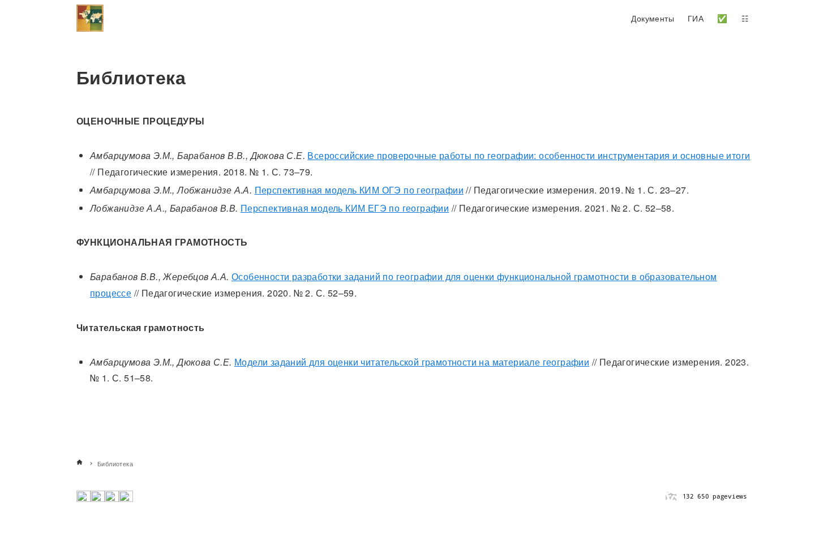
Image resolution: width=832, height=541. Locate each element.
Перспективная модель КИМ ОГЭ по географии (359, 189)
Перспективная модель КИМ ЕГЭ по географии (345, 207)
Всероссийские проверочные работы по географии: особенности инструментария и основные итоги (528, 155)
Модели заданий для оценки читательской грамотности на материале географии (411, 361)
